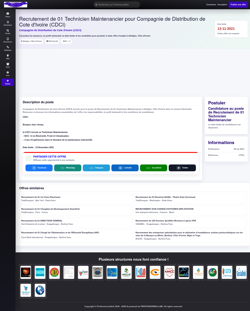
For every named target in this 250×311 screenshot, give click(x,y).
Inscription (222, 4)
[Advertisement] (140, 70)
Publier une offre (238, 4)
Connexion (211, 4)
